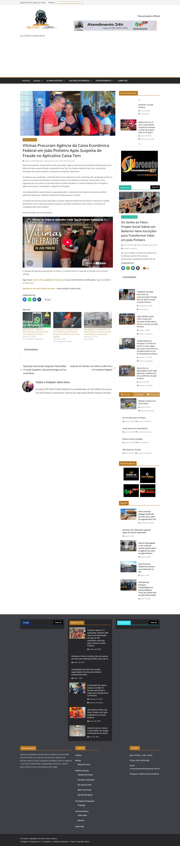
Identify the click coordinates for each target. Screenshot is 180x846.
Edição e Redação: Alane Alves (48, 161)
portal (64, 280)
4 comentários (144, 309)
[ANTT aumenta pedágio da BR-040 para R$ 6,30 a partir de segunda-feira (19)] (128, 517)
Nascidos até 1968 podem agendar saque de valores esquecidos (136, 531)
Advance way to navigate (132, 439)
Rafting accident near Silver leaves (147, 402)
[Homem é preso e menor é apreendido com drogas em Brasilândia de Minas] (77, 732)
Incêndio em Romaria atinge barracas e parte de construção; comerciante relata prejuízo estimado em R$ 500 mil (147, 138)
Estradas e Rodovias (86, 780)
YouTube (56, 280)
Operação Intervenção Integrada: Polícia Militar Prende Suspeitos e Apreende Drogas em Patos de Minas (44, 370)
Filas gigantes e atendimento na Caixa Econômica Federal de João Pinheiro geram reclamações (97, 331)
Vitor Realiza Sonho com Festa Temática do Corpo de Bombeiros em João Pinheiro (97, 714)
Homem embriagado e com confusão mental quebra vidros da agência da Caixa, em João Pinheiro (147, 548)
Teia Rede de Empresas (79, 80)
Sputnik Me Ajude (85, 795)
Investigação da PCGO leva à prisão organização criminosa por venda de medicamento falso (86, 672)
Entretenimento (103, 80)
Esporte (81, 820)
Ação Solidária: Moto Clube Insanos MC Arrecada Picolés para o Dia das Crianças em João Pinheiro (147, 321)
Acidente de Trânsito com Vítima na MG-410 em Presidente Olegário (91, 368)
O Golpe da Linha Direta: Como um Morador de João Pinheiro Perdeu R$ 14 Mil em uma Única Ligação (66, 333)
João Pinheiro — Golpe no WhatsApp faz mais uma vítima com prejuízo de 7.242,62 (35, 331)
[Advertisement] (90, 59)
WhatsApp (29, 283)
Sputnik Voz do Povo (31, 288)
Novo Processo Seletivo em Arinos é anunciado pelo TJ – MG (146, 568)
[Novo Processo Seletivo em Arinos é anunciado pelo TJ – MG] (128, 569)
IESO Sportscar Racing (131, 449)
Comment (154, 394)
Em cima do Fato (85, 785)
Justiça (37, 80)
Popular (127, 394)
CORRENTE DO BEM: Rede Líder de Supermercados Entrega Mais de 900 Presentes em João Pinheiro (147, 297)
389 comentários (143, 442)
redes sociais (38, 280)
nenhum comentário (147, 123)
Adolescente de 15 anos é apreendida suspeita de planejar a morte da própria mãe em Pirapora (146, 111)
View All (155, 187)
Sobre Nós (123, 80)
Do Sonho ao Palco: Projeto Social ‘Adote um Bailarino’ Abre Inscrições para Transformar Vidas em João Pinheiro (138, 231)
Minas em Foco (84, 764)
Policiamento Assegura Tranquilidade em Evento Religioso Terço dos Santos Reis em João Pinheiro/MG (147, 588)
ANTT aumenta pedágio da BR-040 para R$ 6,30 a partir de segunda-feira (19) (147, 515)
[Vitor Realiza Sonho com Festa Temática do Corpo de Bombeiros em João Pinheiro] (77, 715)
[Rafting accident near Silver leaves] (128, 403)
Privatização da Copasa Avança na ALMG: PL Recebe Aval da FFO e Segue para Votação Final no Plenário (97, 690)
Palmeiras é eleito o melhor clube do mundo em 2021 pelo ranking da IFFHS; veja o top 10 (89, 657)
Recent (141, 394)
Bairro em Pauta (84, 790)
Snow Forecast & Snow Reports (135, 428)
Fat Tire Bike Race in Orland (133, 418)
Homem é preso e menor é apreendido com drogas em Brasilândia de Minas (97, 730)
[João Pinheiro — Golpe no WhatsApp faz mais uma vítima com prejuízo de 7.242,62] (37, 320)
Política (26, 80)
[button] (41, 80)
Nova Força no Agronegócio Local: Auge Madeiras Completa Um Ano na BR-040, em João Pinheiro (147, 373)
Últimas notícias (54, 80)
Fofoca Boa (82, 815)
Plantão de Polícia (30, 140)
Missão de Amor (48, 288)
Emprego (81, 805)
